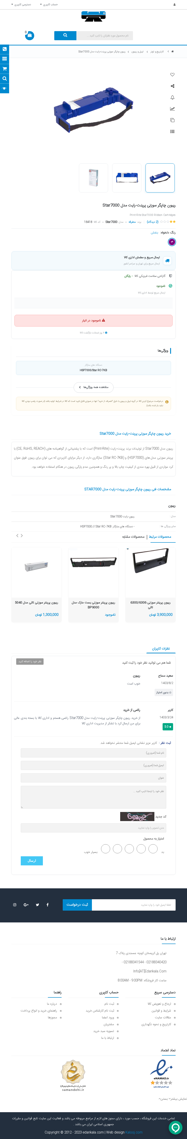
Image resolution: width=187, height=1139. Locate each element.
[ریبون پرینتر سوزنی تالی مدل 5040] (36, 565)
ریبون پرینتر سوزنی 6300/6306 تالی (150, 605)
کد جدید (160, 816)
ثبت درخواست (77, 905)
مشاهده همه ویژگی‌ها (95, 387)
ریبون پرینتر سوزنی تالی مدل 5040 (36, 602)
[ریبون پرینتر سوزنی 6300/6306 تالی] (150, 560)
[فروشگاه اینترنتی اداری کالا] (172, 51)
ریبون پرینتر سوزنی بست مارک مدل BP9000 (93, 605)
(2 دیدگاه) (152, 222)
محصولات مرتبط (160, 537)
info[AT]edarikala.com (149, 971)
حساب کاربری (50, 4)
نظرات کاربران (161, 649)
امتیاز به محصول (153, 839)
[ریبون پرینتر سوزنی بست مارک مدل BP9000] (93, 560)
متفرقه (132, 222)
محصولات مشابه (133, 537)
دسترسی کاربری (22, 4)
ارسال (32, 860)
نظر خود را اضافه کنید (29, 661)
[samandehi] (73, 1076)
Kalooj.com (134, 1132)
